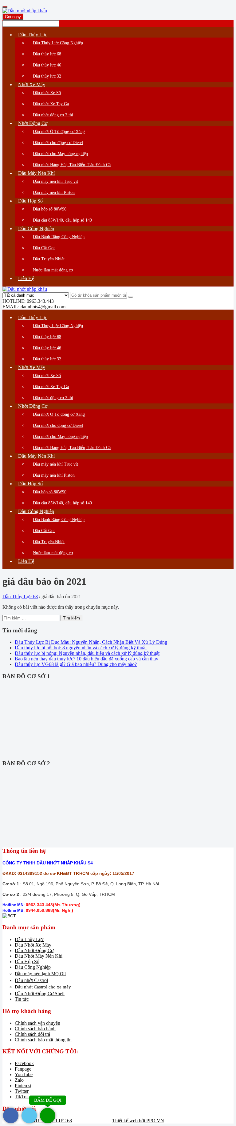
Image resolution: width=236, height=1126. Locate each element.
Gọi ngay (13, 16)
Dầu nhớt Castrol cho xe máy (43, 986)
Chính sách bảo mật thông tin (43, 1039)
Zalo (19, 1080)
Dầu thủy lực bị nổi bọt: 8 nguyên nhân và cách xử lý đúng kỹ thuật (81, 647)
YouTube (24, 1074)
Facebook (24, 1063)
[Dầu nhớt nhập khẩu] (24, 10)
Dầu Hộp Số (27, 961)
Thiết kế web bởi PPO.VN (138, 1120)
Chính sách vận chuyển (37, 1023)
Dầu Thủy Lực (29, 939)
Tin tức (22, 999)
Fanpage (23, 1069)
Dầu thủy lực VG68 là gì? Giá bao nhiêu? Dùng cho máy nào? (76, 664)
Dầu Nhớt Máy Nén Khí (38, 956)
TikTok (22, 1096)
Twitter (22, 1091)
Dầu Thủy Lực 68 (20, 596)
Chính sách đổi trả (32, 1034)
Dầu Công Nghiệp (33, 967)
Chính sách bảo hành (35, 1028)
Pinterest (23, 1085)
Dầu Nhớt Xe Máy (33, 945)
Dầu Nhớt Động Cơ (34, 950)
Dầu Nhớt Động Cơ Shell (40, 993)
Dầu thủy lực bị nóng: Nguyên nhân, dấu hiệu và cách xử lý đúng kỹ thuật (87, 653)
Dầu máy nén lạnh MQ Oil (40, 973)
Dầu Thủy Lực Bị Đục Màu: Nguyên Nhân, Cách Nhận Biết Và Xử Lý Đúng (91, 642)
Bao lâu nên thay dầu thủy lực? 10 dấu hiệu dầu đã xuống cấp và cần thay (86, 658)
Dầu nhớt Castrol (31, 980)
